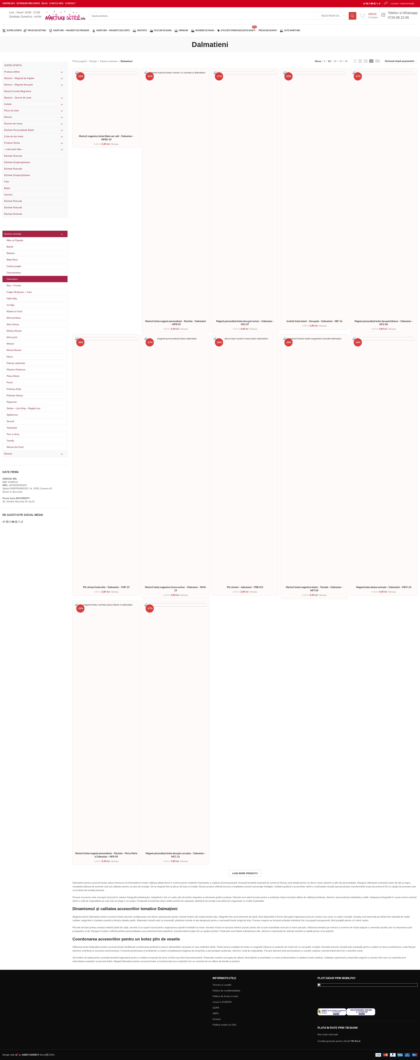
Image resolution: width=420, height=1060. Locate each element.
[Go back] (188, 44)
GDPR (216, 1007)
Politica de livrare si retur (225, 996)
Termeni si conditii (222, 984)
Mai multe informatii (328, 1034)
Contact (217, 1019)
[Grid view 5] (371, 61)
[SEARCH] (352, 16)
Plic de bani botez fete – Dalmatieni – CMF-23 (106, 587)
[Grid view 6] (377, 61)
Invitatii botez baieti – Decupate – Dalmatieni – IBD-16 (314, 321)
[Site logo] (65, 15)
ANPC (216, 1013)
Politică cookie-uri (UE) (224, 1024)
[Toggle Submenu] (61, 72)
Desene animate (108, 61)
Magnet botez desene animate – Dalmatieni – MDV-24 (383, 587)
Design (93, 61)
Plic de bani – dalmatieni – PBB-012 (245, 587)
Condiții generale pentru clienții (339, 1041)
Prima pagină (79, 61)
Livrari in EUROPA (222, 1002)
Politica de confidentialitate (226, 990)
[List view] (355, 61)
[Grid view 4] (365, 61)
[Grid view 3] (360, 61)
